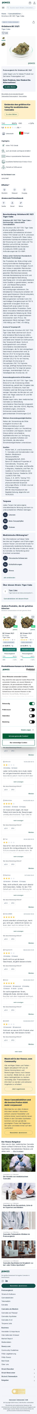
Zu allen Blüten (10, 87)
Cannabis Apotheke (8, 1316)
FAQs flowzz (6, 1357)
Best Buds (5, 1361)
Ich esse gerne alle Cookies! (18, 736)
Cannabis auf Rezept (9, 1313)
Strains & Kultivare (8, 1294)
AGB (26, 1400)
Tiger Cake (5, 29)
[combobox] (21, 8)
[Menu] (3, 8)
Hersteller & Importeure (10, 1331)
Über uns (5, 1364)
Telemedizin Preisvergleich (9, 96)
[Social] (2, 1281)
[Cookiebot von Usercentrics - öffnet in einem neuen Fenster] (26, 670)
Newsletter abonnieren (18, 1133)
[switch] (32, 709)
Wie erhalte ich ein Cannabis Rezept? (12, 94)
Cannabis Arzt (6, 1320)
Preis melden (23, 96)
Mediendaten (6, 1342)
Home (3, 14)
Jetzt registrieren (18, 1089)
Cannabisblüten (14, 14)
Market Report (7, 1339)
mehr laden (18, 1051)
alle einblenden (9, 577)
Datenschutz (20, 1400)
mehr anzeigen (18, 782)
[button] (4, 33)
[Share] (34, 22)
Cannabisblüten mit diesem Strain (16, 598)
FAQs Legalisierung (8, 1354)
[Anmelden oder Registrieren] (34, 3)
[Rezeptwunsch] (30, 2)
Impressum (12, 1400)
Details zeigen (26, 730)
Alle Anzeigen (18, 1151)
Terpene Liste (6, 1323)
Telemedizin (5, 1301)
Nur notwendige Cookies (18, 742)
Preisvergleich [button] (9, 653)
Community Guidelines (9, 1350)
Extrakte (4, 1305)
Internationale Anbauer (10, 1335)
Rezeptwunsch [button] (9, 649)
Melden (31, 755)
